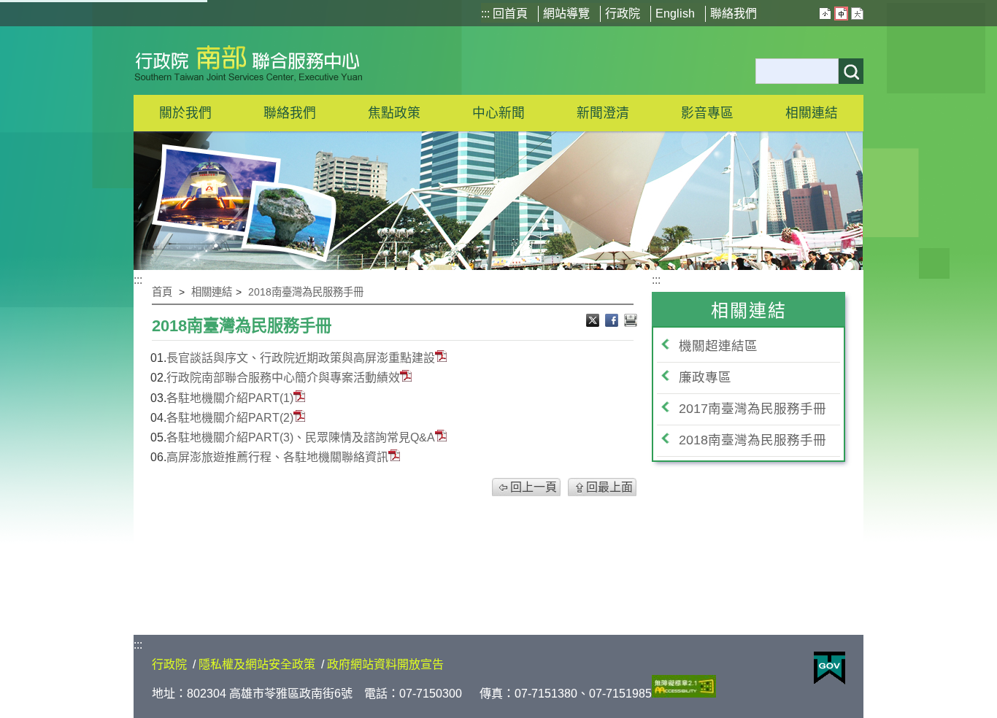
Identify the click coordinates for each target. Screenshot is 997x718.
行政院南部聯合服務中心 (248, 60)
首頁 (162, 292)
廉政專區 (705, 377)
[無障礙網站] (684, 693)
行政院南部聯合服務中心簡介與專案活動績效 (283, 377)
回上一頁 (533, 487)
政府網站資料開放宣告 (385, 664)
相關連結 (211, 292)
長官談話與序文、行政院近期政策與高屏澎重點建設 (300, 358)
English (675, 13)
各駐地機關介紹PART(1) (229, 398)
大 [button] (857, 13)
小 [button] (825, 13)
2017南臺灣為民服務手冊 (752, 408)
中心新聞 (498, 113)
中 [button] (841, 13)
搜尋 (851, 71)
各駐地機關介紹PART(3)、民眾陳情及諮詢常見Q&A (300, 437)
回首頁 (510, 13)
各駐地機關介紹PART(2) (229, 418)
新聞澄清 (603, 113)
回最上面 (609, 487)
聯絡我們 (733, 13)
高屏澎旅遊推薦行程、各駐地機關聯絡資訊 (277, 457)
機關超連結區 (718, 346)
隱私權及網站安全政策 (257, 664)
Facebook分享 (613, 322)
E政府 (829, 668)
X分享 (594, 322)
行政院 (622, 13)
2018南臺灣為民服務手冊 (305, 292)
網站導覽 (566, 13)
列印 (630, 322)
